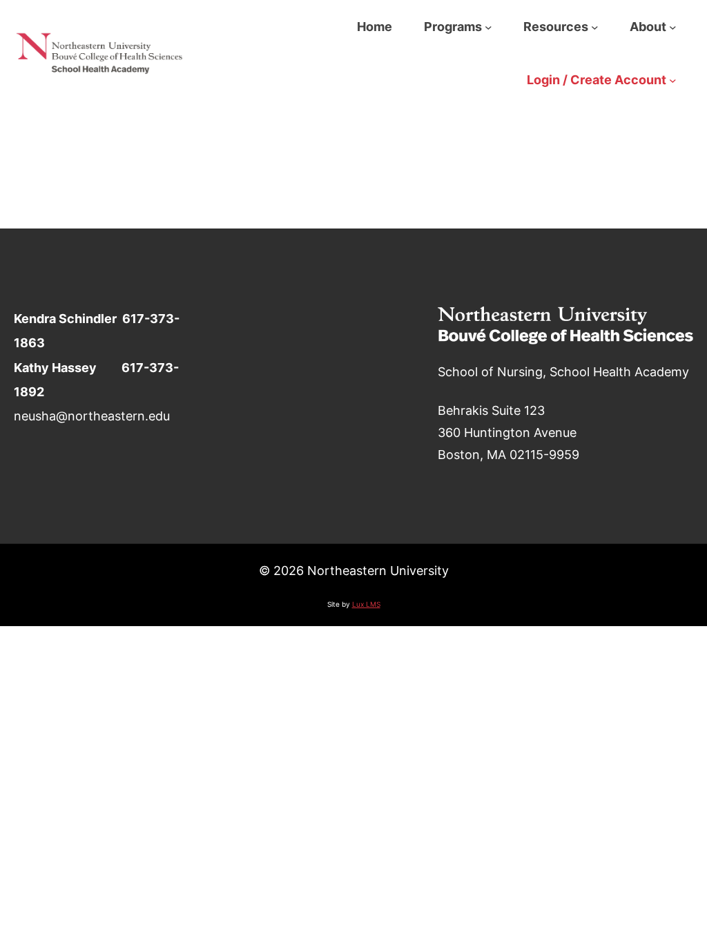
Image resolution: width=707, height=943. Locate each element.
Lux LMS (366, 604)
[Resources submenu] (595, 26)
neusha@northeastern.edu (92, 416)
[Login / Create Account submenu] (673, 80)
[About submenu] (673, 26)
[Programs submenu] (488, 26)
